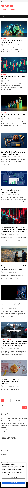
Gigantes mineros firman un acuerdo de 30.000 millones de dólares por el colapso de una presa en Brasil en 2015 (13, 268)
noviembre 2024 (5, 454)
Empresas (3, 225)
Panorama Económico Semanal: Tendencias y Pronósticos (11, 191)
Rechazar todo (13, 480)
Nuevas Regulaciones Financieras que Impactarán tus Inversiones (13, 153)
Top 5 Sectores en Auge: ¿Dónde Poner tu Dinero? (13, 423)
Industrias (8, 225)
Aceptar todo (13, 482)
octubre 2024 (4, 457)
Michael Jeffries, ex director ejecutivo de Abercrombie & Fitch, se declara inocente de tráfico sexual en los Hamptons (14, 344)
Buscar (2, 405)
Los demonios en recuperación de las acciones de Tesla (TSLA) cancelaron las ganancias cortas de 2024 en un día (14, 230)
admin (6, 44)
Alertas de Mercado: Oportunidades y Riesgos (12, 421)
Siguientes (17, 400)
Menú (4, 16)
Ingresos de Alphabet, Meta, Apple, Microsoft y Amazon (12, 305)
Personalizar (14, 477)
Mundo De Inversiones (8, 7)
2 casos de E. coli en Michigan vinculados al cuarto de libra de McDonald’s (11, 382)
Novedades (3, 38)
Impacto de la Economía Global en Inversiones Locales (12, 41)
